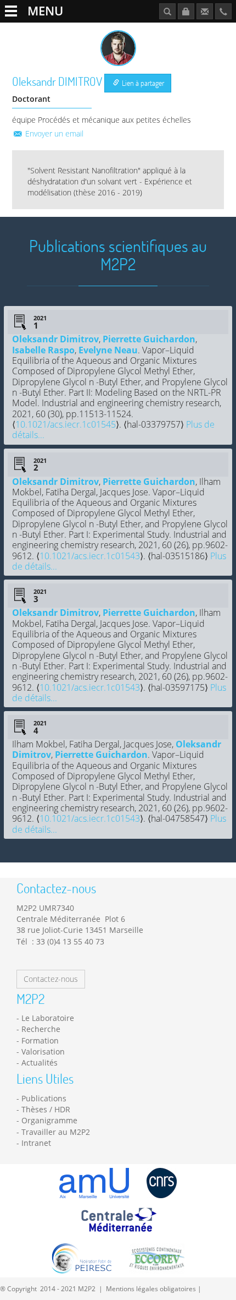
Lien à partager (142, 83)
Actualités (39, 1062)
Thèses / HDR (45, 1109)
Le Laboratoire (47, 1018)
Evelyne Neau (108, 350)
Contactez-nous (51, 979)
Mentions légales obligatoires (151, 1288)
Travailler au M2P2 (55, 1132)
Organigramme (49, 1120)
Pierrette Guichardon (149, 339)
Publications (43, 1098)
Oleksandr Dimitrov (55, 339)
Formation (40, 1040)
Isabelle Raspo (43, 350)
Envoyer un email (53, 133)
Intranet (36, 1143)
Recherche (40, 1029)
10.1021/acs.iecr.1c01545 (65, 424)
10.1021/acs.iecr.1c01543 (90, 556)
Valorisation (43, 1051)
